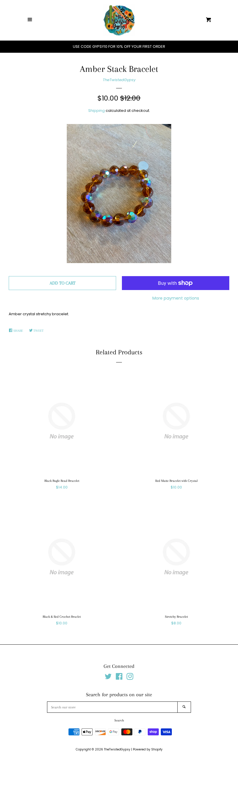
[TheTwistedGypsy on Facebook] (119, 678)
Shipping (96, 110)
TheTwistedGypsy (119, 80)
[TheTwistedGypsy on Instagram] (130, 678)
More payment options (175, 298)
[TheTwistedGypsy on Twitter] (108, 678)
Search (119, 720)
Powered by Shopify (148, 749)
